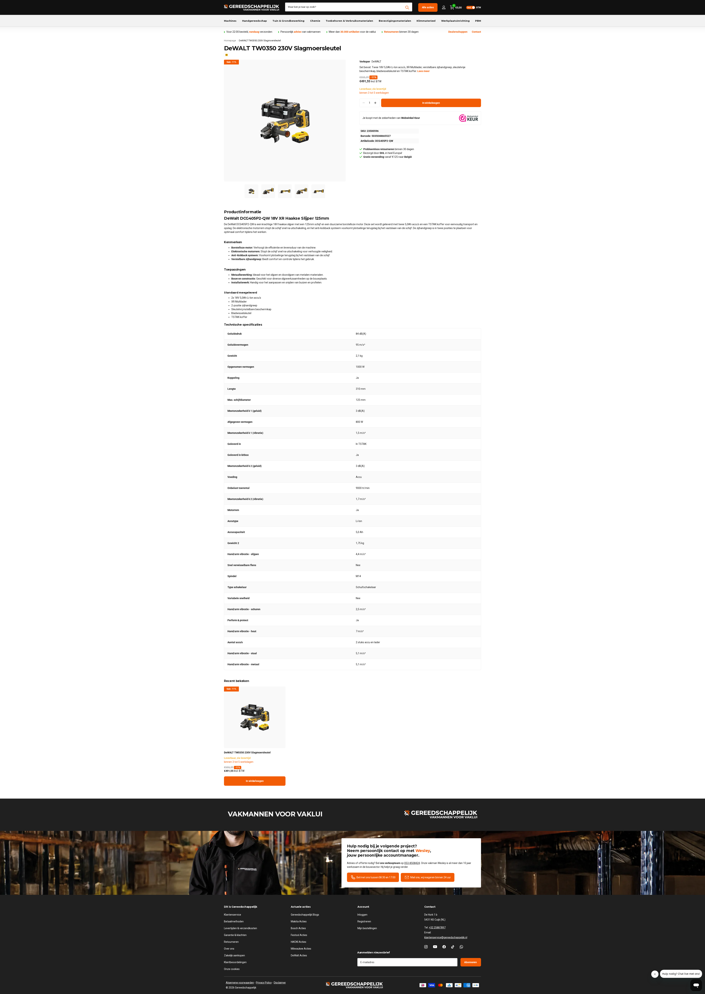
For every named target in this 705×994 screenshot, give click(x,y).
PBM (478, 20)
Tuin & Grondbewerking (288, 20)
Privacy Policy (264, 982)
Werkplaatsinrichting (455, 20)
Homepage (230, 40)
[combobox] (348, 7)
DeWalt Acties (299, 955)
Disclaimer (280, 982)
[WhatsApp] (461, 946)
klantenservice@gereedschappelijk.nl (445, 937)
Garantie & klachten (235, 935)
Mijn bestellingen (367, 928)
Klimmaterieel (426, 20)
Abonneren (470, 962)
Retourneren (231, 941)
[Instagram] (426, 946)
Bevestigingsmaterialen (395, 20)
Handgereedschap (254, 20)
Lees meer (423, 71)
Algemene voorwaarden (240, 982)
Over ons (229, 948)
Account (363, 906)
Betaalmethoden (234, 921)
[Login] (443, 7)
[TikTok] (452, 946)
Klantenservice (232, 914)
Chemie (315, 20)
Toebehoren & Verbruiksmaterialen (349, 20)
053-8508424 (412, 863)
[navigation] (251, 191)
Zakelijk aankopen (234, 955)
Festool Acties (299, 935)
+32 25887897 (437, 927)
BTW (474, 7)
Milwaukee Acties (301, 948)
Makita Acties (299, 921)
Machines (230, 20)
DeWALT (376, 61)
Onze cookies (232, 969)
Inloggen (362, 914)
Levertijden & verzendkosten (240, 928)
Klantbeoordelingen (235, 962)
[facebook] (444, 946)
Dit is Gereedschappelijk (240, 906)
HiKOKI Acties (298, 941)
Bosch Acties (298, 928)
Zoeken (407, 7)
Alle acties (428, 7)
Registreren (364, 921)
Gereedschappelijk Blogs (305, 914)
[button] (375, 102)
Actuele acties (301, 906)
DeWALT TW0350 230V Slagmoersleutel (247, 752)
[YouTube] (435, 947)
